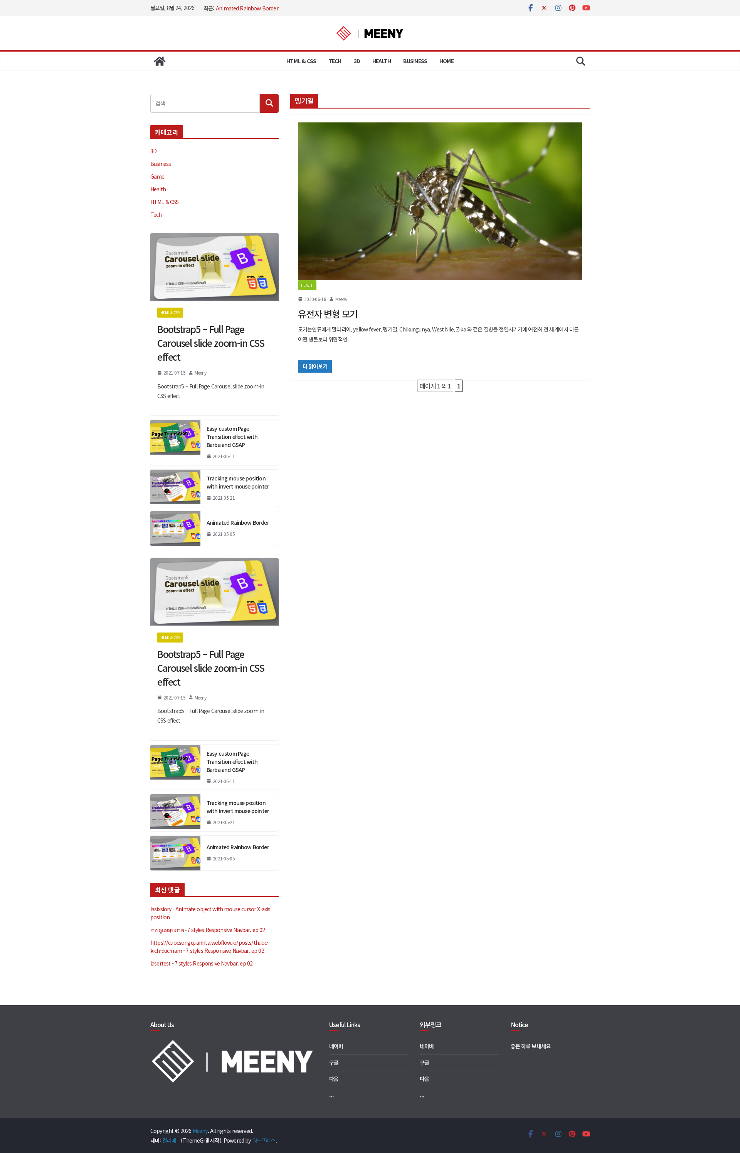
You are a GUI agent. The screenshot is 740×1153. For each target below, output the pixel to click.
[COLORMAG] (233, 1043)
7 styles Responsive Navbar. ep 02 (226, 930)
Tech (334, 61)
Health (381, 61)
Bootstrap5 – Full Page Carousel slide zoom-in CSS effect (210, 342)
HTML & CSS (301, 61)
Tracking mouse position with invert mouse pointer (238, 482)
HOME (446, 61)
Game (157, 176)
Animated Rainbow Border (247, 8)
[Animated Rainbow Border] (175, 528)
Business (415, 61)
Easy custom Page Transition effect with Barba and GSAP (232, 436)
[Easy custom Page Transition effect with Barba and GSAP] (175, 442)
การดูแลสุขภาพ (167, 930)
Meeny (341, 299)
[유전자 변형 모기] (440, 201)
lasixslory (161, 909)
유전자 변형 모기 (328, 313)
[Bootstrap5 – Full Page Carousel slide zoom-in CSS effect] (214, 267)
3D (357, 61)
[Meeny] (159, 61)
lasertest (160, 963)
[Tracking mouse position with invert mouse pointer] (175, 488)
